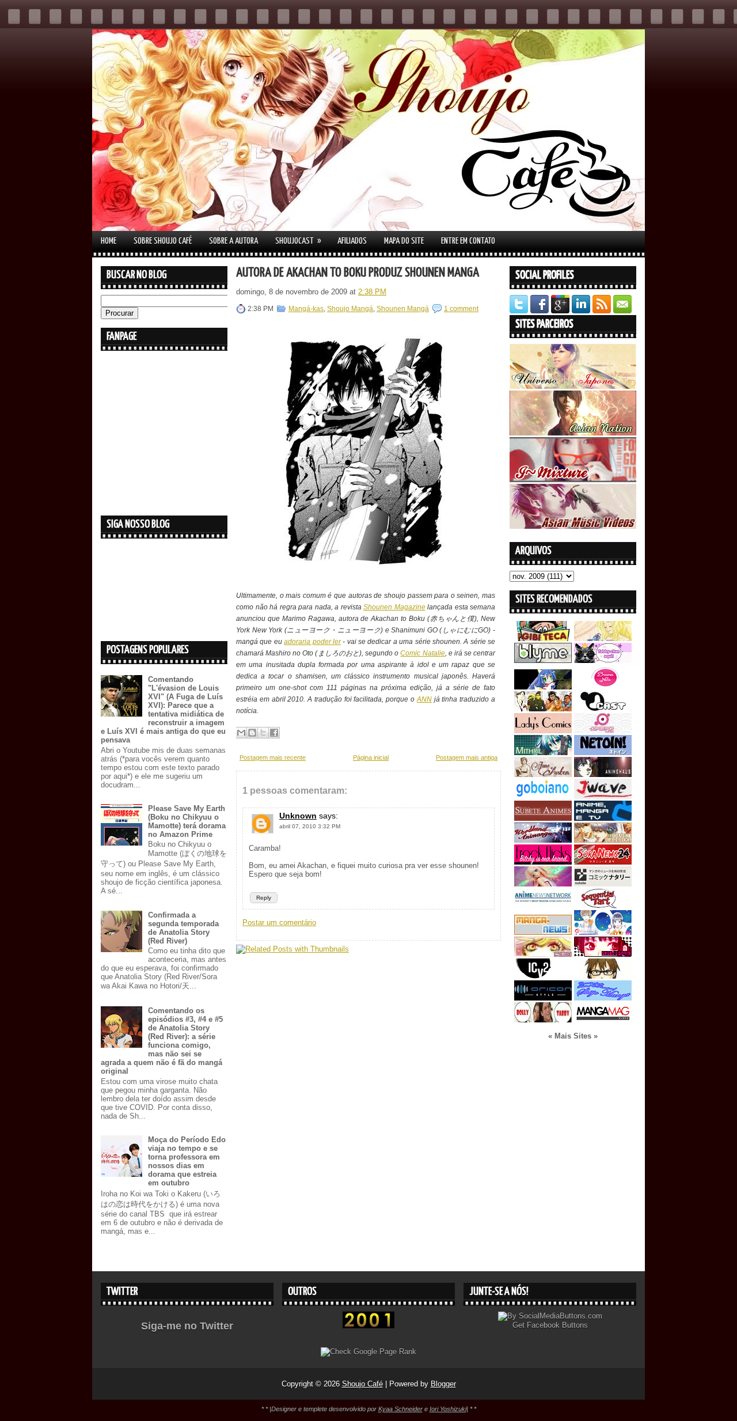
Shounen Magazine (394, 607)
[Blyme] (543, 660)
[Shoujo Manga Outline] (543, 954)
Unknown (298, 815)
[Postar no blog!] (252, 732)
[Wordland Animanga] (543, 840)
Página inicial (371, 757)
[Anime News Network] (543, 905)
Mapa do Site (404, 241)
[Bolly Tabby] (543, 1019)
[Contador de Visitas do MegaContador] (368, 1325)
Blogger (443, 1384)
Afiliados (352, 241)
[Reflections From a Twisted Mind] (543, 708)
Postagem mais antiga (466, 757)
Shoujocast (298, 240)
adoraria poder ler (312, 642)
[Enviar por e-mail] (241, 732)
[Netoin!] (603, 752)
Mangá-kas (306, 309)
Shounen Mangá (403, 309)
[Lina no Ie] (603, 638)
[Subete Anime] (543, 818)
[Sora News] (603, 862)
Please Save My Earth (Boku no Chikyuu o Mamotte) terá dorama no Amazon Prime (187, 821)
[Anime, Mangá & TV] (603, 818)
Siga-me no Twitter (187, 1326)
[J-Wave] (603, 796)
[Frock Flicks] (543, 862)
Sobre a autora (233, 241)
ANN (424, 699)
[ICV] (543, 976)
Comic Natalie (422, 653)
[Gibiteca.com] (543, 638)
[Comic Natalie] (603, 884)
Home (108, 241)
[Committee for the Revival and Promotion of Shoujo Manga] (603, 998)
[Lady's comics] (543, 730)
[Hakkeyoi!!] (603, 976)
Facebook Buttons (557, 1325)
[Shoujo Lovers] (603, 932)
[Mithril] (543, 752)
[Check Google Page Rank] (368, 1351)
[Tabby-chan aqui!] (603, 660)
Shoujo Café (362, 1384)
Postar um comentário (279, 922)
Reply (263, 898)
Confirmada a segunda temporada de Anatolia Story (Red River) (183, 928)
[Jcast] (603, 708)
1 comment (461, 309)
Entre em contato (468, 241)
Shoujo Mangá (350, 309)
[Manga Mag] (603, 1019)
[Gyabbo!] (543, 687)
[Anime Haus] (603, 774)
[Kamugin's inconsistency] (543, 884)
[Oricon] (543, 998)
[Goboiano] (543, 796)
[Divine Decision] (603, 840)
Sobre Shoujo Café (163, 241)
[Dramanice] (603, 687)
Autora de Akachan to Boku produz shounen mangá (357, 272)
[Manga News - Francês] (543, 932)
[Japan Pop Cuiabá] (603, 730)
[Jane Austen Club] (543, 774)
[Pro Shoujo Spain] (603, 954)
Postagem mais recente (273, 757)
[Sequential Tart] (603, 905)
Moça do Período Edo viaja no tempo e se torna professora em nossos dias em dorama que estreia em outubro (187, 1161)
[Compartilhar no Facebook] (274, 732)
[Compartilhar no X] (263, 732)
